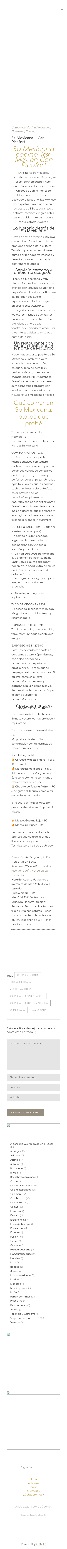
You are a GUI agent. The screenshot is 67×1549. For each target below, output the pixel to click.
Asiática (15, 1155)
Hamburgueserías (21, 1254)
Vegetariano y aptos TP (24, 1318)
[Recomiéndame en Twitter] (19, 959)
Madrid (14, 1279)
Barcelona (16, 1168)
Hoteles (15, 1258)
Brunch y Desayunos (22, 1177)
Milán (13, 1292)
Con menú (17, 131)
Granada (15, 1245)
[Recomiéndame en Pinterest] (24, 959)
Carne (14, 1181)
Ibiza (13, 1262)
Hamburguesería (20, 1249)
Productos (16, 1301)
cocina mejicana (27, 975)
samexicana (39, 1010)
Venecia (15, 1322)
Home (33, 1479)
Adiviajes (15, 1151)
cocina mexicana (20, 982)
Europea (15, 1211)
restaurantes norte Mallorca (29, 1003)
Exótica (14, 1215)
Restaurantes (18, 1305)
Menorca (15, 1284)
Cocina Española (20, 1190)
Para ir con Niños (20, 1297)
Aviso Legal (22, 1506)
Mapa (34, 1487)
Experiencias (18, 1220)
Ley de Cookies (42, 1506)
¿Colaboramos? (33, 1495)
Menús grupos (19, 1288)
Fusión (14, 1237)
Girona (14, 1241)
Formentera (17, 1228)
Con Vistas (16, 1202)
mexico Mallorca (20, 989)
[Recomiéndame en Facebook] (13, 959)
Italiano (14, 1267)
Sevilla (14, 1309)
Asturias (15, 1164)
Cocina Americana (38, 127)
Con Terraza (17, 1198)
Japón (14, 1271)
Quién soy (33, 1491)
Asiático (15, 1160)
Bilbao (14, 1173)
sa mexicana (17, 1010)
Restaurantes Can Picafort (27, 996)
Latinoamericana (20, 1275)
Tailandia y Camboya (22, 1314)
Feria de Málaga (20, 1224)
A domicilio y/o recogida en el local (31, 1144)
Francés (15, 1232)
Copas (30, 131)
